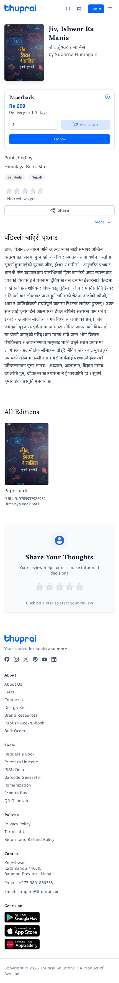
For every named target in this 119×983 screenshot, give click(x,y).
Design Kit (14, 707)
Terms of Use (17, 831)
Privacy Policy (17, 823)
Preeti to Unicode (21, 761)
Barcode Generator (23, 777)
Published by (18, 158)
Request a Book (19, 754)
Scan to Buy (15, 792)
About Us (13, 684)
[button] (103, 222)
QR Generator (17, 800)
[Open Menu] (110, 8)
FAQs (9, 692)
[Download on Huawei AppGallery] (59, 944)
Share (63, 210)
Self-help (14, 177)
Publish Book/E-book (24, 723)
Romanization (17, 785)
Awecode (13, 973)
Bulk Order (15, 730)
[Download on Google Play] (59, 917)
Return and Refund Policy (29, 839)
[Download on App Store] (59, 931)
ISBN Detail (15, 769)
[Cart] (78, 8)
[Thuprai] (20, 8)
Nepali (37, 177)
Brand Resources (21, 715)
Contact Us (14, 699)
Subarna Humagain (76, 54)
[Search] (68, 8)
